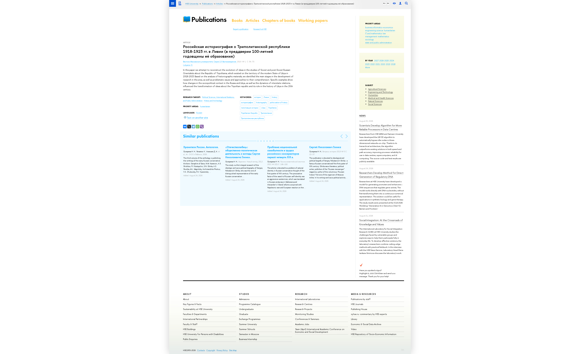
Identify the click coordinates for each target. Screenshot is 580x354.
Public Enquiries (190, 339)
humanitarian (389, 30)
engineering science (374, 30)
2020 (383, 64)
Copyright (210, 350)
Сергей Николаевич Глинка (325, 147)
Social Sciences (375, 104)
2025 (386, 60)
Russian (199, 113)
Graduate (243, 314)
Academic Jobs (302, 324)
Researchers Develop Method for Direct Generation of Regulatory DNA (381, 174)
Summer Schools (247, 329)
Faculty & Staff (190, 324)
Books (237, 20)
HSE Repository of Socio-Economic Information (373, 334)
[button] (257, 141)
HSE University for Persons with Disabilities (203, 334)
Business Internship (248, 339)
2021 (377, 64)
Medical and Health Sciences (381, 98)
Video (354, 329)
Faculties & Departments (194, 314)
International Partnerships (195, 319)
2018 (393, 64)
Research (301, 294)
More (367, 67)
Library (354, 319)
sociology (369, 39)
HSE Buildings (189, 329)
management (371, 36)
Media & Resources (363, 294)
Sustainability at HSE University (198, 309)
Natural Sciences (375, 101)
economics (388, 27)
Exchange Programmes (249, 319)
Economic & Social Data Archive (366, 324)
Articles (252, 20)
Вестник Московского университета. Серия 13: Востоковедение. (210, 61)
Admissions (244, 299)
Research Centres (303, 304)
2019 (388, 64)
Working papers (313, 20)
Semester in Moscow (249, 334)
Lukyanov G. (188, 65)
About (187, 294)
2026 (381, 60)
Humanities (373, 95)
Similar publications (201, 136)
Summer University (248, 324)
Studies (244, 294)
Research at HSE (260, 29)
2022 (372, 64)
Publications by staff (361, 299)
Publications (208, 19)
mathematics (383, 36)
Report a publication (240, 29)
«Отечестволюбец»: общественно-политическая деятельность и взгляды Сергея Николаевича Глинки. (242, 152)
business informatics (373, 27)
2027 (376, 60)
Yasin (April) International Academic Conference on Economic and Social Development (319, 330)
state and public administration (378, 42)
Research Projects (303, 309)
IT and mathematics (373, 33)
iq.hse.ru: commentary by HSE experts (369, 314)
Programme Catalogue (250, 304)
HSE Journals (357, 304)
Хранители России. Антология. (200, 147)
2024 (392, 60)
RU (384, 3)
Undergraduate (246, 309)
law (384, 33)
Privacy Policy (222, 350)
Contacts (201, 350)
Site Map (233, 350)
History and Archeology (213, 101)
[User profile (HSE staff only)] (400, 3)
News (362, 115)
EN (388, 3)
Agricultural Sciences (377, 89)
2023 (367, 64)
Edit (402, 350)
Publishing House (359, 309)
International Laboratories (307, 299)
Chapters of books (278, 20)
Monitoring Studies (304, 314)
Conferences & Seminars (307, 319)
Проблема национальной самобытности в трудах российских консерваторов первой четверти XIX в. (283, 152)
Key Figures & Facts (192, 304)
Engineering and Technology (380, 92)
